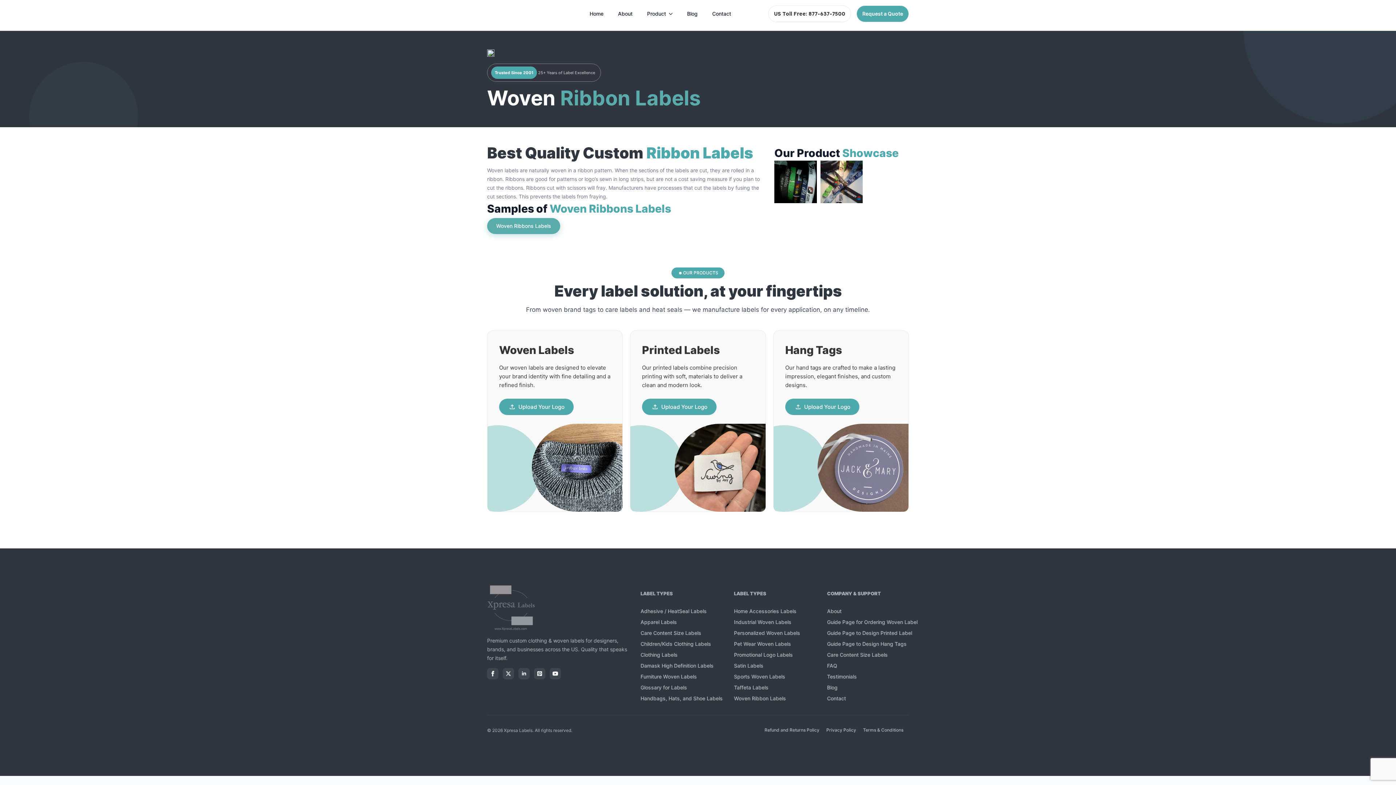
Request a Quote (882, 14)
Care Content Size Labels (671, 633)
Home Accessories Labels (765, 611)
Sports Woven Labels (759, 676)
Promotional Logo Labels (763, 655)
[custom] (539, 673)
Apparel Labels (659, 622)
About (625, 13)
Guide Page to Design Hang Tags (867, 644)
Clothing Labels (659, 655)
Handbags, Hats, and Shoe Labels (682, 698)
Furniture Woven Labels (669, 676)
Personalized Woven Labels (767, 633)
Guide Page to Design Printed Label (869, 633)
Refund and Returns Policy (792, 730)
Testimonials (842, 676)
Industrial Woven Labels (762, 622)
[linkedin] (524, 673)
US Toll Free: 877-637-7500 (809, 14)
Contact (721, 13)
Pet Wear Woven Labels (762, 644)
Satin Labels (748, 666)
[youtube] (555, 673)
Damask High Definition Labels (677, 666)
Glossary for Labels (664, 687)
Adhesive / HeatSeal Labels (674, 611)
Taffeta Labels (751, 687)
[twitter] (508, 673)
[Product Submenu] (673, 13)
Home (596, 13)
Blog (692, 13)
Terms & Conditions (883, 730)
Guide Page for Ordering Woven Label (872, 622)
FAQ (832, 666)
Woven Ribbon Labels (760, 698)
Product (656, 13)
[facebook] (492, 673)
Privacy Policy (841, 730)
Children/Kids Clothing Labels (676, 644)
